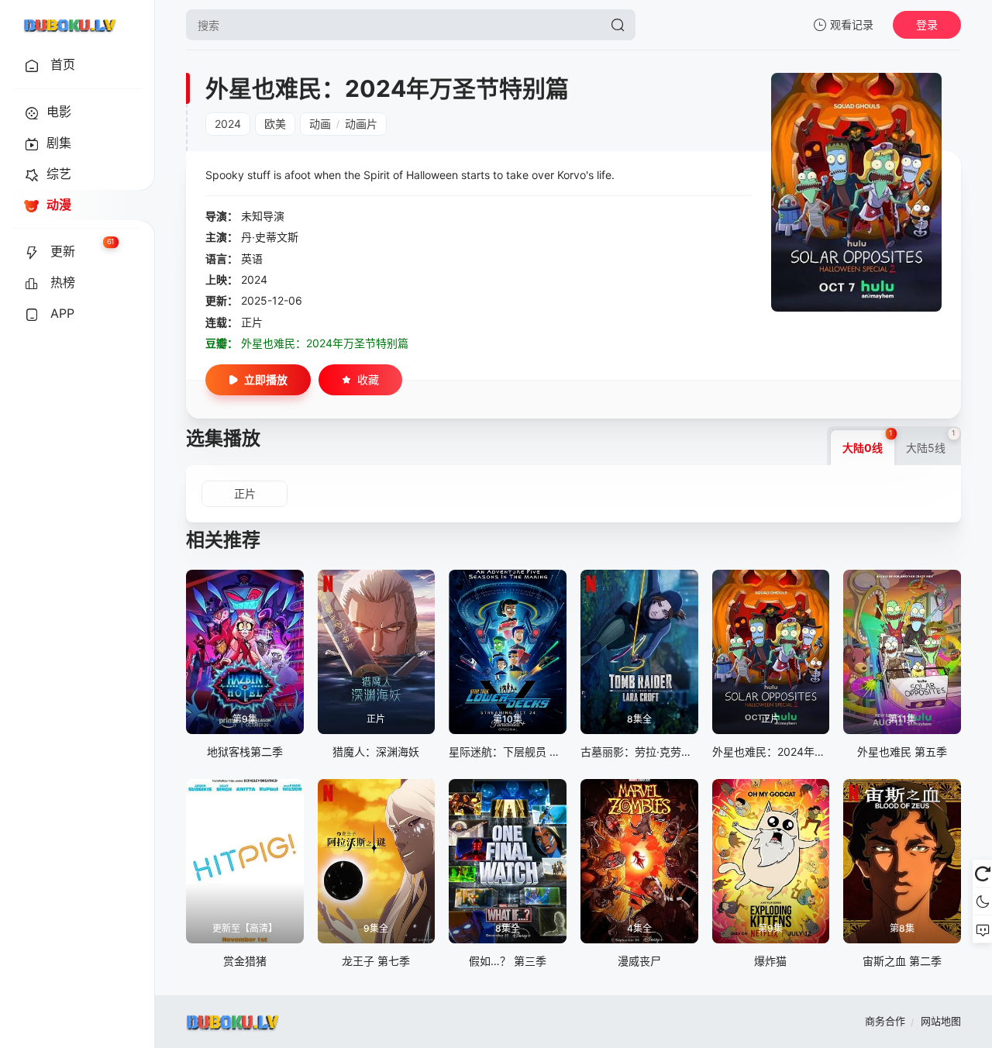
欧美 (275, 123)
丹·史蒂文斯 (269, 236)
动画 (320, 123)
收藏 (368, 379)
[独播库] (69, 25)
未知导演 (262, 215)
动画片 (361, 123)
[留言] (982, 929)
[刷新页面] (982, 874)
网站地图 (941, 1021)
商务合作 (885, 1021)
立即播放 (266, 379)
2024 (228, 123)
